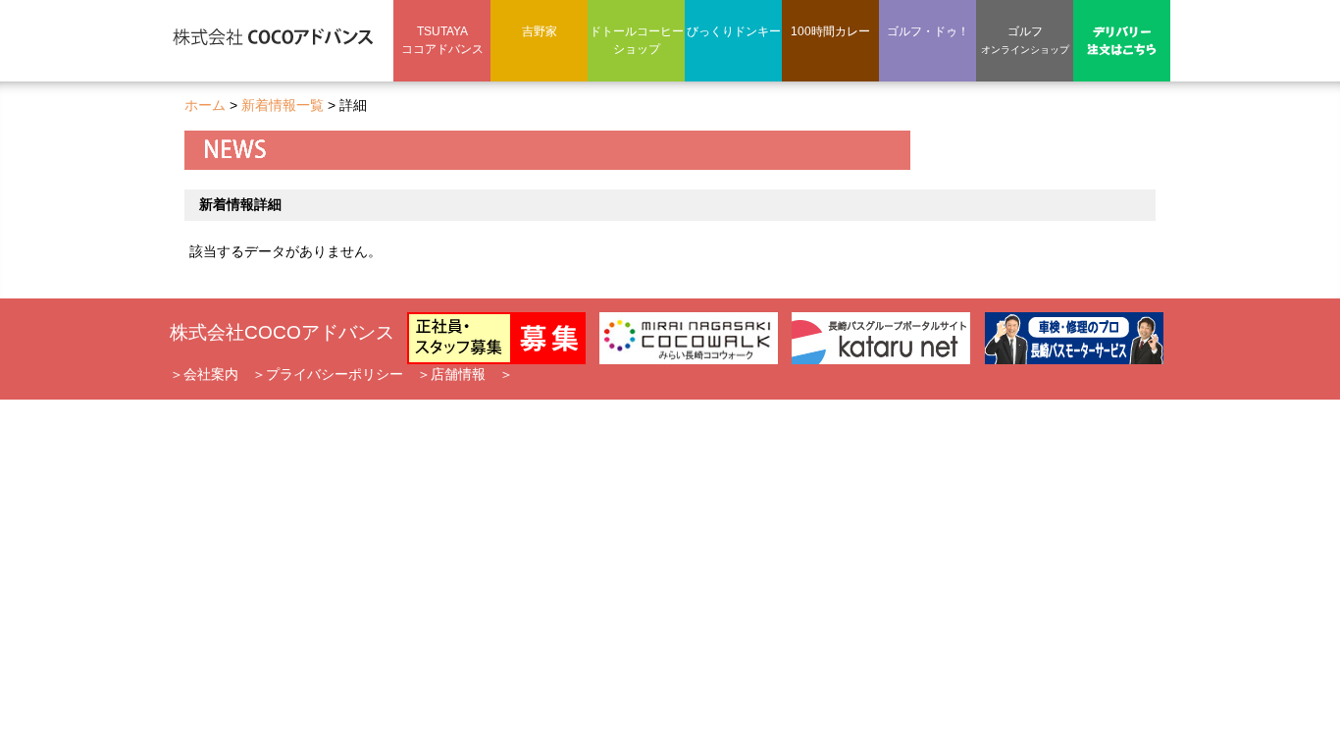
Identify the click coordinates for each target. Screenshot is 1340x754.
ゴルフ (1025, 40)
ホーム (205, 105)
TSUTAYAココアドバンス (442, 40)
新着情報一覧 (282, 105)
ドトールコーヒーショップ (637, 40)
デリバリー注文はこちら (1122, 40)
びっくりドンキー (734, 31)
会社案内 (210, 374)
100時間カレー (830, 31)
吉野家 (539, 31)
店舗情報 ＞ (472, 374)
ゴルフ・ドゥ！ (928, 31)
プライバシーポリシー (334, 374)
